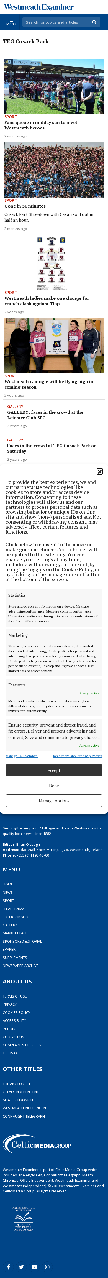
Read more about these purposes (77, 756)
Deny (54, 785)
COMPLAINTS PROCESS (22, 1045)
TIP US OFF (11, 1053)
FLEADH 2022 (13, 908)
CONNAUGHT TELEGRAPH (24, 1116)
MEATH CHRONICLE (18, 1099)
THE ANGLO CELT (16, 1083)
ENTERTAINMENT (16, 916)
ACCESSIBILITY (14, 1020)
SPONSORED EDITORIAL (22, 941)
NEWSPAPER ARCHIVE (20, 965)
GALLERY (10, 924)
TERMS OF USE (15, 996)
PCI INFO (10, 1028)
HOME (8, 884)
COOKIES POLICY (16, 1012)
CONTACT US (13, 1036)
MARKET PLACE (15, 932)
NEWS (8, 892)
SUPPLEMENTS (15, 957)
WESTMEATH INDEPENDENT (25, 1107)
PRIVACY (10, 1004)
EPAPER (9, 949)
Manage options (54, 801)
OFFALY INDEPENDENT (21, 1091)
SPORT (8, 900)
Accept (54, 770)
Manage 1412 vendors (22, 756)
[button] (99, 471)
